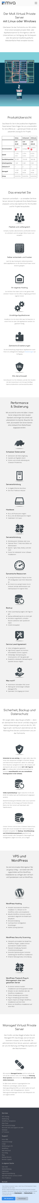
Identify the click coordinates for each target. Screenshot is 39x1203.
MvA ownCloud (6, 1150)
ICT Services (5, 1132)
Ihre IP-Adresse (6, 1178)
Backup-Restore (6, 1157)
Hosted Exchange (7, 1142)
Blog (3, 1155)
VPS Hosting (5, 1116)
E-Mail (3, 1144)
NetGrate (4, 1130)
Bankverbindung (6, 1169)
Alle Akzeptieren (8, 1198)
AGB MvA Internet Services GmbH (12, 1175)
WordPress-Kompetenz (9, 1121)
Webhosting (5, 1119)
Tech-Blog (5, 1153)
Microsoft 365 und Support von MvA (12, 1127)
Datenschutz (28, 1193)
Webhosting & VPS (7, 1146)
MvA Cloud (5, 1123)
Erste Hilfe (5, 1139)
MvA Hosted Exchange (8, 1125)
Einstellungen (22, 1198)
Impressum (5, 1171)
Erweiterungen (29, 352)
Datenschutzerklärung (8, 1173)
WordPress (5, 1148)
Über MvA (5, 1167)
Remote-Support (7, 1159)
